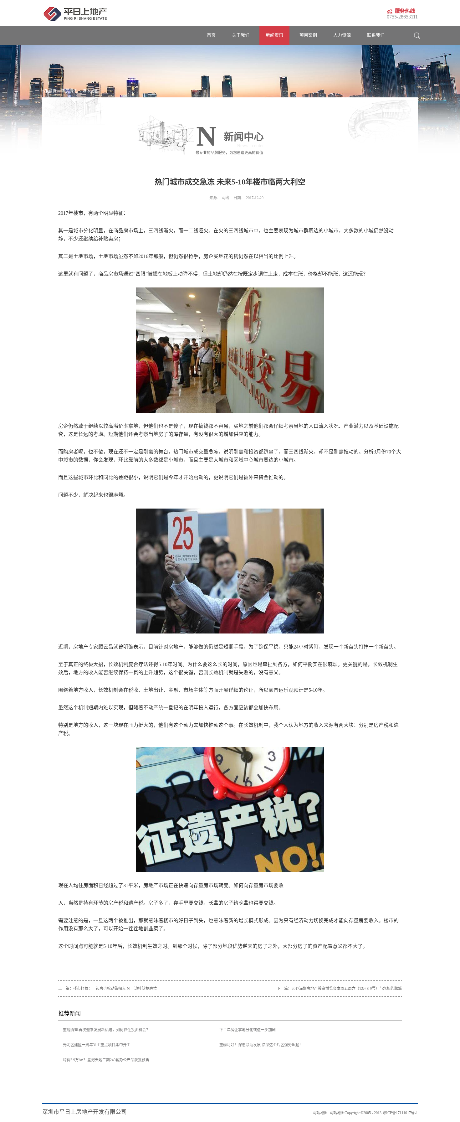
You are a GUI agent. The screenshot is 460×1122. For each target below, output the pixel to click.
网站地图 (336, 1113)
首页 (211, 35)
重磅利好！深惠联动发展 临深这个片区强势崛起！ (261, 1045)
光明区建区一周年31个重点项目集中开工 (96, 1045)
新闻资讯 (69, 91)
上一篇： (107, 988)
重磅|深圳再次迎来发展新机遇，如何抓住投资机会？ (106, 1030)
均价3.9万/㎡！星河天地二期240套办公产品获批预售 (106, 1060)
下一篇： (339, 988)
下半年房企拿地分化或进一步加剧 (247, 1030)
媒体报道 (90, 91)
